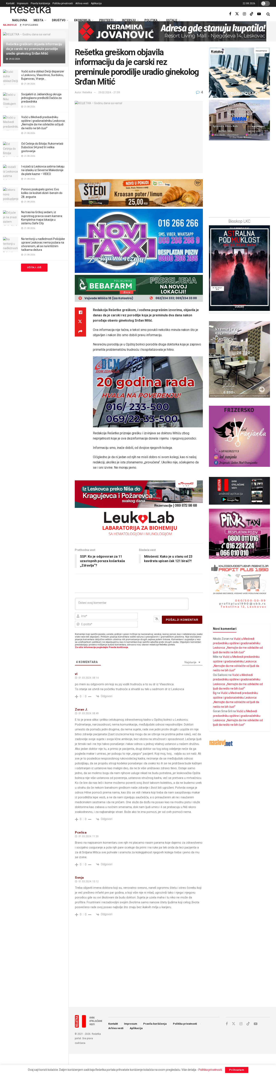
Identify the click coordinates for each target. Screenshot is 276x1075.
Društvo (58, 20)
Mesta (38, 20)
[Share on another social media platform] (80, 332)
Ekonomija (82, 20)
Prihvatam (236, 1069)
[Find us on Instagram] (244, 14)
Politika (150, 20)
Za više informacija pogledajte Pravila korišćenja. (102, 647)
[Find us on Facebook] (230, 14)
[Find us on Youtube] (259, 14)
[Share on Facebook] (80, 312)
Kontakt (10, 3)
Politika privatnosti (63, 3)
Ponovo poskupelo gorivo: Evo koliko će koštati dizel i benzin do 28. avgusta (41, 193)
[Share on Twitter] (80, 322)
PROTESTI (106, 20)
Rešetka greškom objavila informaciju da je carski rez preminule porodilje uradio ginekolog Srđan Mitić (34, 48)
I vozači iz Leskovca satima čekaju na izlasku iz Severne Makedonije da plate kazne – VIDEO (42, 170)
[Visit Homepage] (28, 9)
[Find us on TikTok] (251, 14)
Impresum (22, 3)
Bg (214, 693)
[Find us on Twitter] (237, 14)
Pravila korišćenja (40, 3)
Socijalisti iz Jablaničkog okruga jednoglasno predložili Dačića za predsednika (41, 98)
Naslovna (19, 20)
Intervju (129, 20)
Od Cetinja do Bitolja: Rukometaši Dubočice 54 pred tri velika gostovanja (42, 147)
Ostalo (171, 20)
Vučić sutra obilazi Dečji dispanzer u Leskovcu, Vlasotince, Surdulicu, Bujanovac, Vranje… (42, 75)
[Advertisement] (172, 970)
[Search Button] (268, 14)
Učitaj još (34, 267)
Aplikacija (96, 3)
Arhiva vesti (81, 3)
